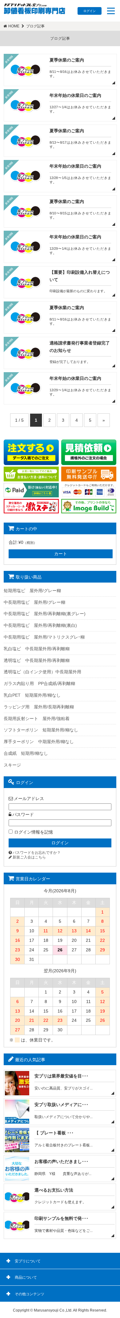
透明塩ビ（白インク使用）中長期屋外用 (42, 671)
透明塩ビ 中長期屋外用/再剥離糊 (37, 660)
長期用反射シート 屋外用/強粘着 (37, 718)
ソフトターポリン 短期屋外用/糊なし (41, 729)
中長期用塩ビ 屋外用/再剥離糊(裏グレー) (45, 613)
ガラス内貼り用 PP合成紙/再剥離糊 (39, 683)
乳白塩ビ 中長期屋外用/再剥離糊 (37, 648)
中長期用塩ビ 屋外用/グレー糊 (34, 602)
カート (60, 553)
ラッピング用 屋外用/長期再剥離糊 (39, 706)
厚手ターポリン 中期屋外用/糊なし (39, 741)
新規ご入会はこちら (29, 857)
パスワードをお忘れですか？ (37, 852)
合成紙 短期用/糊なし (26, 753)
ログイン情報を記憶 (33, 832)
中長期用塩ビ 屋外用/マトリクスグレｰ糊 (44, 637)
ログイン (89, 11)
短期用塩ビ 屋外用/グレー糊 (32, 590)
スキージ (12, 765)
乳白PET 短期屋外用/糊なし (32, 695)
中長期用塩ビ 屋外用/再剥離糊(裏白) (40, 625)
